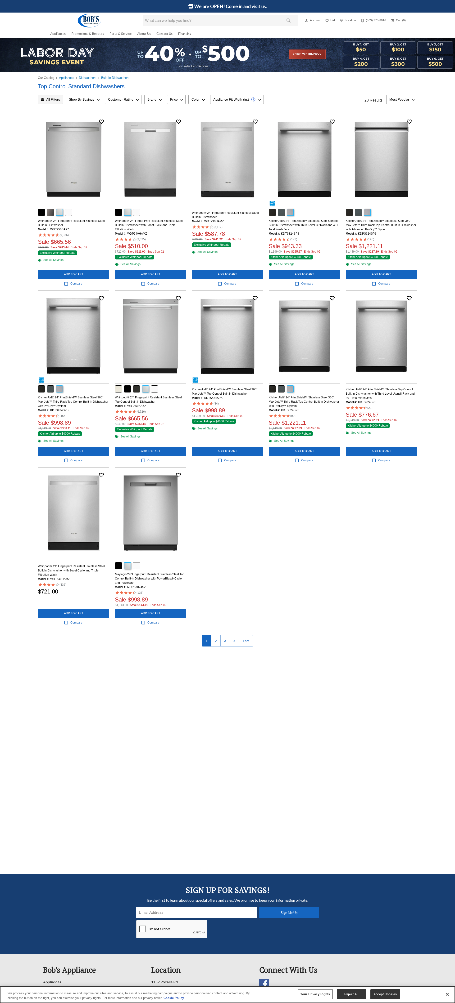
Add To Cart (73, 274)
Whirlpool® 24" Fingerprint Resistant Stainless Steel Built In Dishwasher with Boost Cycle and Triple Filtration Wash (71, 570)
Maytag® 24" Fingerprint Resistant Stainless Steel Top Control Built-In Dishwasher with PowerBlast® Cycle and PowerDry (149, 578)
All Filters (53, 99)
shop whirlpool (307, 54)
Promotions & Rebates (87, 34)
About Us (144, 34)
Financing (184, 34)
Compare (76, 283)
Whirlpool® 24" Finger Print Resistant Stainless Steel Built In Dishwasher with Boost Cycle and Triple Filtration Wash (149, 225)
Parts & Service (120, 34)
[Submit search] (288, 20)
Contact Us (164, 34)
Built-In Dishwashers (115, 78)
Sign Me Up (289, 913)
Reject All (351, 994)
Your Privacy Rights (315, 994)
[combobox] (84, 99)
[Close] (447, 994)
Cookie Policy (174, 998)
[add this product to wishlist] (101, 121)
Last (246, 641)
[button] (306, 20)
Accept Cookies (385, 994)
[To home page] (89, 20)
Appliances (58, 34)
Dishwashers (87, 78)
